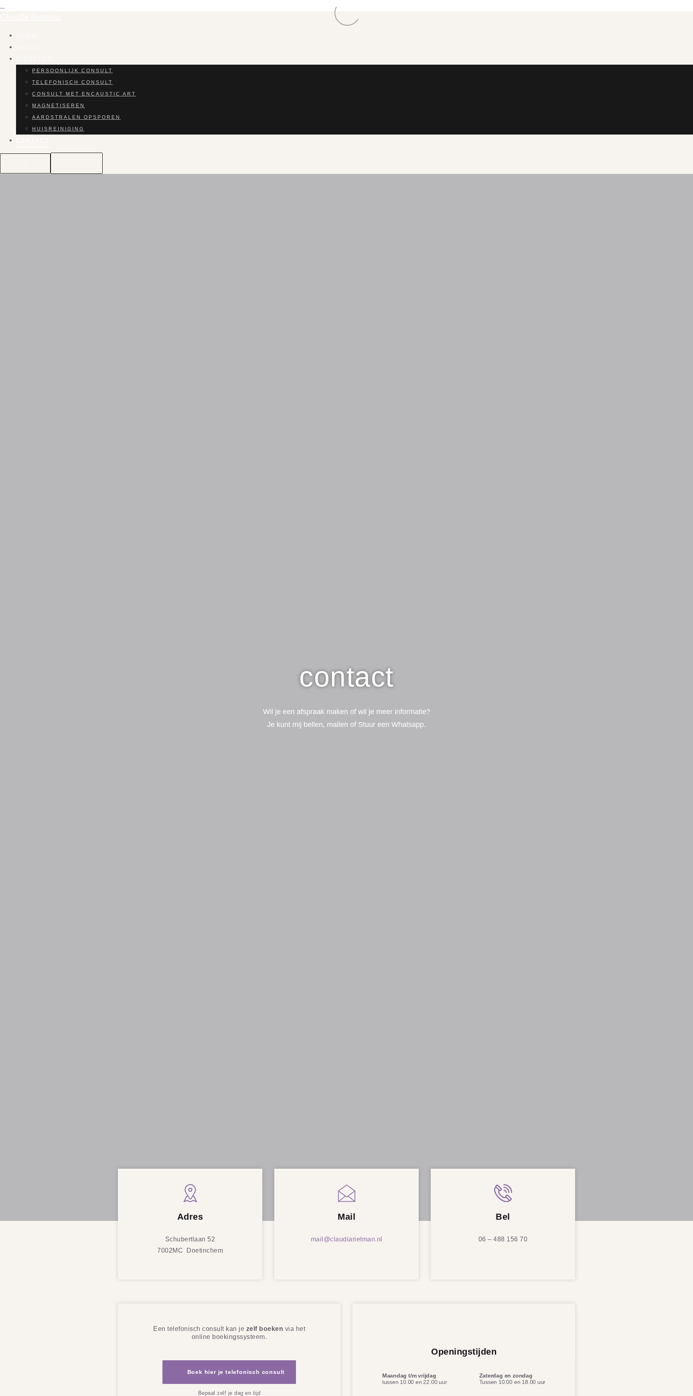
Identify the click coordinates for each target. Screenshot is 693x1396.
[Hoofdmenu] (77, 163)
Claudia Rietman (31, 17)
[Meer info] (25, 163)
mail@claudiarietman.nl (347, 1239)
